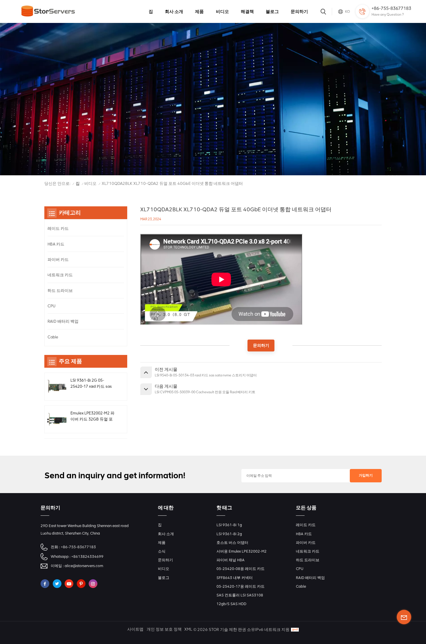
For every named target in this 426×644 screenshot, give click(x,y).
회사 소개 (174, 11)
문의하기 (299, 11)
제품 (199, 11)
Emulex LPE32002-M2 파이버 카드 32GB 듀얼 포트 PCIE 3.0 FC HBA (92, 416)
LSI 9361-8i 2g (229, 534)
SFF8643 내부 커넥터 (234, 578)
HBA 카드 (56, 244)
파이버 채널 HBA (230, 560)
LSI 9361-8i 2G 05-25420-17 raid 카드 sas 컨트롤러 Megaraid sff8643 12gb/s (91, 383)
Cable (53, 337)
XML (188, 629)
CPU (51, 306)
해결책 (247, 11)
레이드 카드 (58, 228)
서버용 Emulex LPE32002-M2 (241, 551)
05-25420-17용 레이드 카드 (240, 586)
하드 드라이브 (60, 290)
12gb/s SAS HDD (231, 604)
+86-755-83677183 (391, 8)
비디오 (222, 11)
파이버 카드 (58, 259)
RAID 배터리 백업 (63, 321)
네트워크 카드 (60, 275)
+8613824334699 (87, 556)
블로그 (272, 11)
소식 (161, 551)
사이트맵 (135, 629)
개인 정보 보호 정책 (164, 629)
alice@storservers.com (84, 566)
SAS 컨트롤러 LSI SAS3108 (239, 595)
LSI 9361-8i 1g (229, 525)
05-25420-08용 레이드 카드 (240, 569)
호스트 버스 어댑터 (232, 542)
